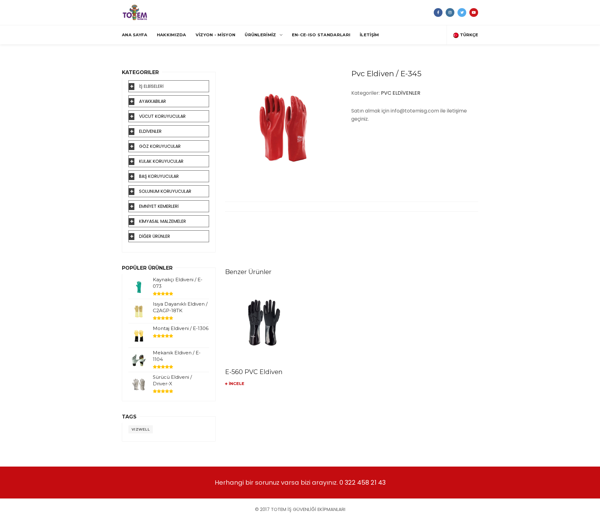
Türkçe (468, 34)
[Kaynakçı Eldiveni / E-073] (138, 287)
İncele (236, 384)
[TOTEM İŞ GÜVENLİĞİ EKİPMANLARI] (135, 12)
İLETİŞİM (369, 34)
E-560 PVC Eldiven (253, 372)
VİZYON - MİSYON (216, 34)
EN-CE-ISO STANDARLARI (321, 34)
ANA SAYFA (135, 34)
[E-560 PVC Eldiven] (264, 322)
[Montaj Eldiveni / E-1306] (138, 336)
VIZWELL (141, 429)
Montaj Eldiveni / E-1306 (180, 328)
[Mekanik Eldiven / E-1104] (138, 360)
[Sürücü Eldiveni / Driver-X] (138, 384)
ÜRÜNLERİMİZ (260, 34)
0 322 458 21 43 (362, 482)
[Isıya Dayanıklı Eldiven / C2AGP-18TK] (138, 311)
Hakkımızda (171, 34)
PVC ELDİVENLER (400, 93)
